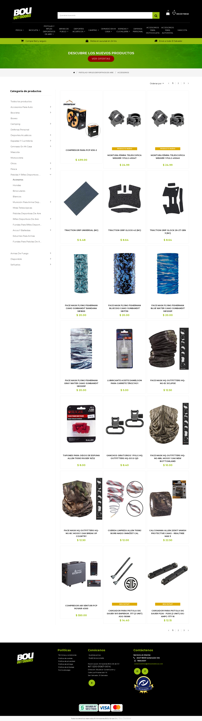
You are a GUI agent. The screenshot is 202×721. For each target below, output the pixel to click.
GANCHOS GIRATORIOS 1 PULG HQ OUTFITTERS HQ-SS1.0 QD (124, 457)
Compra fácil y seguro (36, 41)
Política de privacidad (66, 661)
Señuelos (15, 264)
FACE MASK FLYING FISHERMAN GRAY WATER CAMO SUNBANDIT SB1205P (81, 383)
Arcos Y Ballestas (21, 230)
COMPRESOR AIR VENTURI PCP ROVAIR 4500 (81, 607)
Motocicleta (17, 157)
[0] (167, 14)
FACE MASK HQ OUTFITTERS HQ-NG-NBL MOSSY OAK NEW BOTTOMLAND (167, 458)
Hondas (17, 185)
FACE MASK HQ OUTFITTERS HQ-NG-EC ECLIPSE (167, 382)
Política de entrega (65, 664)
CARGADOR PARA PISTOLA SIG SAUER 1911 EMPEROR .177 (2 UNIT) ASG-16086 (124, 613)
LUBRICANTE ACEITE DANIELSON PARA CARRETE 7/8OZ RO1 (124, 382)
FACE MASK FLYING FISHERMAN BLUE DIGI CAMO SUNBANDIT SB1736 (124, 308)
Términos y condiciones (67, 655)
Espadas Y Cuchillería (22, 141)
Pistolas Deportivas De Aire (27, 213)
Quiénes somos (95, 655)
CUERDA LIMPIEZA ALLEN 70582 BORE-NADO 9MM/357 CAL (124, 532)
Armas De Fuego (19, 253)
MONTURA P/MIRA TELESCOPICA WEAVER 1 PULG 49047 (124, 156)
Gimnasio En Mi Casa (21, 146)
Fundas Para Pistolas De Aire (27, 241)
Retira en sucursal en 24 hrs (103, 41)
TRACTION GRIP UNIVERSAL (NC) (81, 230)
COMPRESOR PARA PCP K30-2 (81, 150)
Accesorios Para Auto (22, 107)
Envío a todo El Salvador (170, 41)
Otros (13, 163)
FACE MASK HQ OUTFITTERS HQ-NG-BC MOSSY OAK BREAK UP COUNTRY (81, 533)
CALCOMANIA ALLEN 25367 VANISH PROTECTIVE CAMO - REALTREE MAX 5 (167, 533)
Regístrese (182, 14)
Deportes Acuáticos (21, 135)
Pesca (14, 169)
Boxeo (14, 118)
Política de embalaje (66, 667)
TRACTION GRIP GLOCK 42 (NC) (124, 230)
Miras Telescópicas (22, 207)
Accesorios (18, 179)
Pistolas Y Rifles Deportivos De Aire (27, 174)
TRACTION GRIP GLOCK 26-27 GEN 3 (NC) (168, 231)
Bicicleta (15, 112)
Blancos (17, 196)
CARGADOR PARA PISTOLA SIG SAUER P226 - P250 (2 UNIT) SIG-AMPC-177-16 (168, 613)
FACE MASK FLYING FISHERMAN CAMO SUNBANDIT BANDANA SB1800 (81, 308)
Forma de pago (64, 670)
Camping (15, 124)
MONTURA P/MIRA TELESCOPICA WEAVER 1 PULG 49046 (168, 156)
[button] (157, 83)
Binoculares (19, 191)
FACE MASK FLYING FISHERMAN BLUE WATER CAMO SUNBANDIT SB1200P (168, 308)
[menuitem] (19, 30)
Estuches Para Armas (24, 236)
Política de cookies (65, 658)
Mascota (15, 152)
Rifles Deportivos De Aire (26, 219)
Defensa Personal (20, 129)
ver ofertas (101, 58)
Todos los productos (21, 101)
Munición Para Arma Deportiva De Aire (28, 202)
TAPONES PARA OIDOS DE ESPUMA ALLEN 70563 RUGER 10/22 (81, 457)
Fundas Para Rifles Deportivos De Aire (28, 224)
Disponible (16, 259)
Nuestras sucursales (96, 658)
